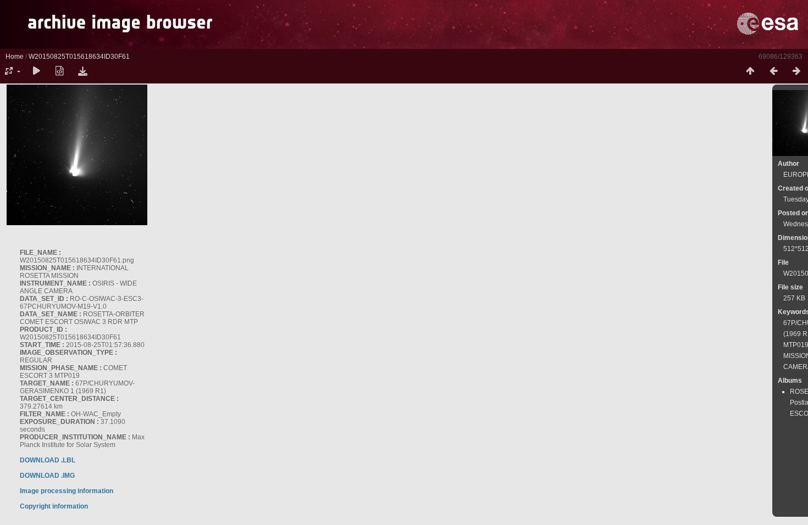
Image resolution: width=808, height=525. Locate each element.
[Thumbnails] (750, 71)
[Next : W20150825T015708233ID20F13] (796, 71)
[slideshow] (36, 71)
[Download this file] (82, 71)
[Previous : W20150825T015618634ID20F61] (773, 71)
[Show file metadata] (59, 71)
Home (14, 56)
